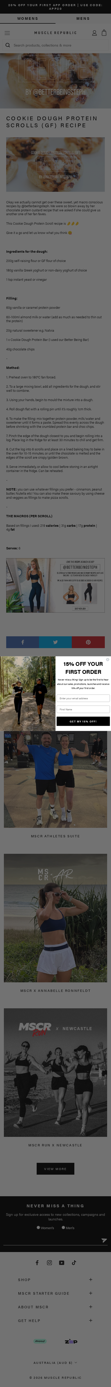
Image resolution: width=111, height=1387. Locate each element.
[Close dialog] (107, 659)
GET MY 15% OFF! (83, 721)
